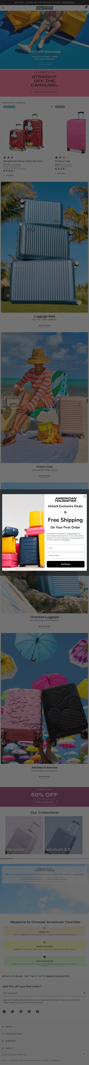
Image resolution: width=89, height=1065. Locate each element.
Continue (65, 564)
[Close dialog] (84, 496)
